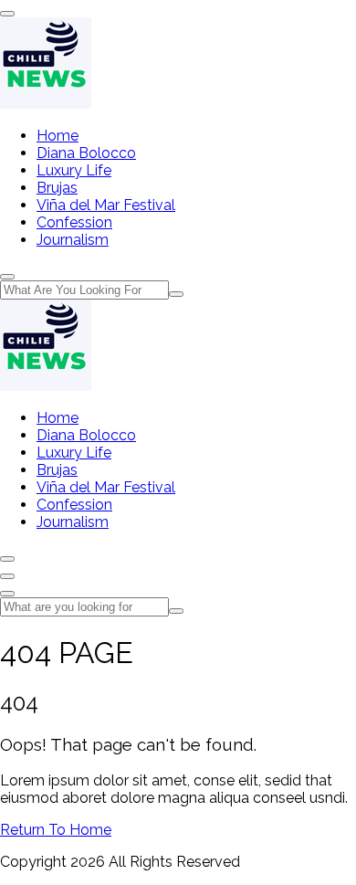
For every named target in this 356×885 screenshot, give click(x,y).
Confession (74, 222)
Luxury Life (74, 170)
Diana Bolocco (86, 153)
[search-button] (176, 294)
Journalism (73, 239)
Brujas (57, 187)
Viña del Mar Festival (106, 205)
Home (58, 135)
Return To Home (55, 829)
